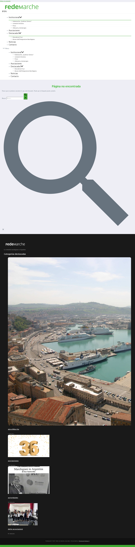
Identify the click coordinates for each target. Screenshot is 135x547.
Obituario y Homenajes (19, 28)
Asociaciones (14, 30)
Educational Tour (18, 37)
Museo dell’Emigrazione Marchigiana (24, 39)
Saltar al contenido (5, 1)
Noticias (12, 42)
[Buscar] (25, 96)
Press (14, 26)
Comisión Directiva (18, 23)
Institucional (14, 17)
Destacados (14, 33)
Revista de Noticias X (84, 541)
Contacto (13, 44)
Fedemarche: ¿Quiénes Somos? (22, 21)
